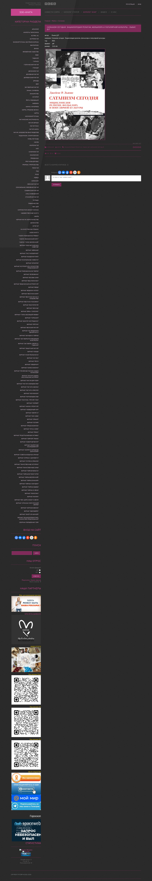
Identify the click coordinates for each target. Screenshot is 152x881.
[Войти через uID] (59, 172)
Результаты (26, 580)
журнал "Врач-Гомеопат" (30, 311)
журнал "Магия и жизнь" (30, 387)
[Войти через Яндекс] (71, 172)
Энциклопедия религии (73, 147)
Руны (37, 174)
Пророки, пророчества (30, 165)
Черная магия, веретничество (27, 219)
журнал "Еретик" (33, 324)
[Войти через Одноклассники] (78, 172)
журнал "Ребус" (33, 432)
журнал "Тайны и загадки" (29, 484)
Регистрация (130, 4)
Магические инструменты (29, 119)
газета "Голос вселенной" (29, 242)
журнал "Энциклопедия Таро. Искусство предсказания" (28, 518)
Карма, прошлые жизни (30, 110)
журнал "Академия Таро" (30, 256)
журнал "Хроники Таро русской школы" (27, 503)
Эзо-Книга (25, 12)
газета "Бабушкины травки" (29, 236)
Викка (36, 48)
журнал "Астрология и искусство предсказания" (26, 267)
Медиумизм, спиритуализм (29, 135)
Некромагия (34, 145)
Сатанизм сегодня (97, 147)
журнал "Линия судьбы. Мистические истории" (30, 376)
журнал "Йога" (34, 361)
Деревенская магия (31, 77)
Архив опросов (36, 580)
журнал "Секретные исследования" (31, 445)
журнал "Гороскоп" (32, 318)
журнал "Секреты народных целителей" (29, 450)
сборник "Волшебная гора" (29, 522)
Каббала (35, 103)
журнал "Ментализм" (31, 393)
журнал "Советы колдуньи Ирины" (26, 454)
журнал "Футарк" (33, 496)
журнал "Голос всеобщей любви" (27, 314)
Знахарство (34, 94)
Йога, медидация (32, 100)
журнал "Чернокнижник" (30, 508)
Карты (36, 113)
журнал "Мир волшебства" (29, 396)
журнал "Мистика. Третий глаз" (27, 400)
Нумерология (34, 152)
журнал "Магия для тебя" (30, 380)
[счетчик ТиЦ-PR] (25, 852)
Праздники (34, 158)
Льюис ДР (86, 147)
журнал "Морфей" (33, 403)
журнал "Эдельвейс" (31, 511)
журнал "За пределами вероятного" (30, 331)
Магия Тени (34, 126)
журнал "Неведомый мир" (29, 409)
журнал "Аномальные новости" (27, 260)
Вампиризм (34, 45)
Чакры (36, 216)
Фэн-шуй (35, 206)
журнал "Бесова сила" (31, 277)
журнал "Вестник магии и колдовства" (29, 297)
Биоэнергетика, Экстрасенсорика (26, 42)
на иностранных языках (30, 229)
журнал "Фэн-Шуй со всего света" (27, 500)
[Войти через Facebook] (67, 172)
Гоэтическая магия (31, 64)
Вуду (37, 55)
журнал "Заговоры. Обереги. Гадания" (28, 344)
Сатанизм (61, 21)
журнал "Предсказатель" (30, 426)
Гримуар (36, 68)
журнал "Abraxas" (32, 250)
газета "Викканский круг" (29, 239)
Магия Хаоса (34, 129)
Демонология (33, 71)
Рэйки (36, 177)
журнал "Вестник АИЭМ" (30, 294)
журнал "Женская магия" (30, 327)
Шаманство (34, 223)
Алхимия (35, 29)
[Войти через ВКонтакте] (63, 172)
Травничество (33, 203)
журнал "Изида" (33, 351)
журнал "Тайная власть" (30, 471)
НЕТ (37, 572)
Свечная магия (33, 184)
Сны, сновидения (32, 194)
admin (59, 147)
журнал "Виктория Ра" (31, 305)
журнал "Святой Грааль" (30, 438)
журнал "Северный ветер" (29, 442)
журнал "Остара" (33, 422)
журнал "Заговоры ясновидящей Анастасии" (27, 339)
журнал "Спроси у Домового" (28, 458)
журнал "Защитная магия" (29, 348)
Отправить (56, 184)
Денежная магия (32, 74)
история (35, 97)
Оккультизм (34, 155)
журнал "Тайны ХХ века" (30, 490)
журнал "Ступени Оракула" (29, 461)
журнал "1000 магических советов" (29, 246)
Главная (47, 21)
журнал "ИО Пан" (33, 358)
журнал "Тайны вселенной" (29, 477)
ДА (37, 570)
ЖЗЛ (37, 84)
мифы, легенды (33, 139)
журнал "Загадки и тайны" (29, 335)
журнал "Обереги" (32, 413)
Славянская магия (32, 190)
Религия (35, 168)
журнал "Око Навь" (32, 416)
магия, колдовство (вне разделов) (26, 132)
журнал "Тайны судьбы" (30, 487)
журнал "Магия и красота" (29, 390)
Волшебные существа (31, 52)
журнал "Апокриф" (32, 263)
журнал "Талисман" (32, 493)
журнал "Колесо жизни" (30, 368)
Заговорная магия (32, 87)
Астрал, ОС (35, 35)
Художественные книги (30, 213)
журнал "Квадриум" (32, 364)
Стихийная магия (32, 197)
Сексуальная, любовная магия (27, 187)
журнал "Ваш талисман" (30, 281)
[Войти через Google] (75, 172)
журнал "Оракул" (33, 419)
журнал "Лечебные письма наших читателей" (26, 371)
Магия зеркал (33, 123)
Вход (139, 4)
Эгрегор (36, 226)
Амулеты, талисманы (31, 32)
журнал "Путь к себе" (31, 429)
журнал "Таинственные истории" (26, 464)
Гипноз (36, 61)
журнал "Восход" (33, 308)
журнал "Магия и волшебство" (28, 384)
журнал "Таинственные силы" (28, 467)
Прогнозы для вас (32, 161)
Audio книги (34, 232)
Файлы (54, 21)
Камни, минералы (32, 106)
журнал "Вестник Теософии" (28, 302)
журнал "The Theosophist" (29, 253)
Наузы (36, 142)
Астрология (34, 39)
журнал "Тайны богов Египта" (28, 474)
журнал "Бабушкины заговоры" (27, 271)
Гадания (35, 58)
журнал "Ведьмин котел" (30, 290)
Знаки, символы (33, 90)
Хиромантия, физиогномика (28, 210)
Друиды (36, 81)
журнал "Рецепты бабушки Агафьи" (26, 435)
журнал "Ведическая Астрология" (26, 284)
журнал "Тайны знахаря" (30, 480)
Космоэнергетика (32, 116)
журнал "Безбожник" (31, 274)
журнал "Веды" (33, 287)
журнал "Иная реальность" (29, 355)
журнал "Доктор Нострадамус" (28, 321)
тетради (36, 200)
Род (37, 171)
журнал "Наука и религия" (29, 406)
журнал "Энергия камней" (29, 514)
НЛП (37, 148)
